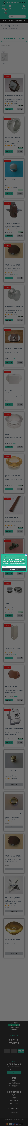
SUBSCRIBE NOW (14, 569)
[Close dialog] (26, 555)
